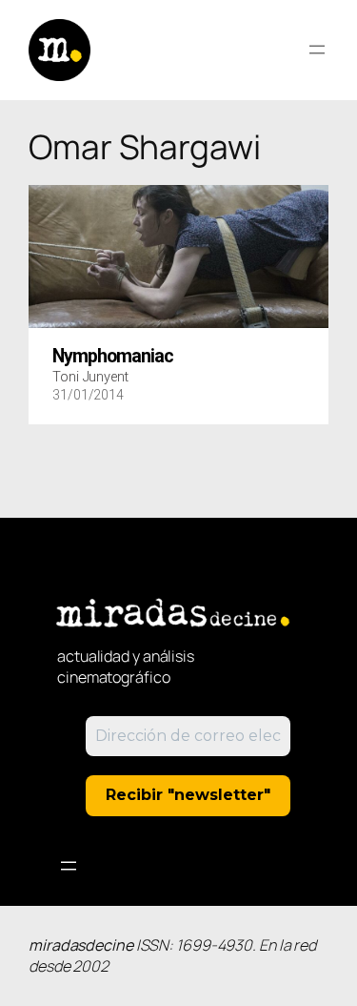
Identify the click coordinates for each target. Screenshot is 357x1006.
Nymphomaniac (112, 356)
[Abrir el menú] (317, 49)
